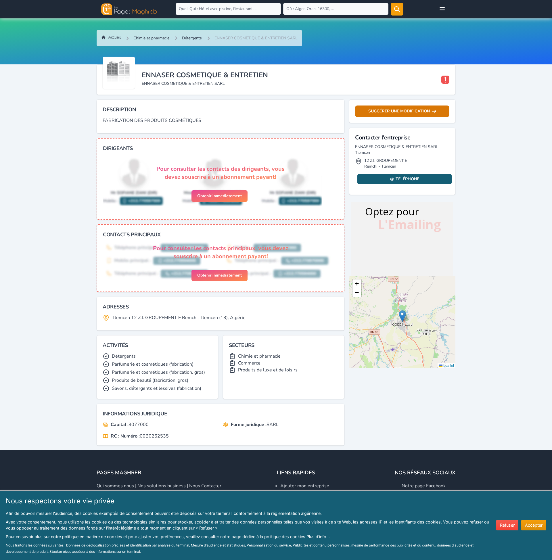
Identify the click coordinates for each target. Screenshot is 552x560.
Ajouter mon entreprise (304, 486)
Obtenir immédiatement (219, 196)
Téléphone (407, 179)
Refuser (507, 525)
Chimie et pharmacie (151, 38)
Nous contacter (205, 486)
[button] (402, 316)
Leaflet (448, 365)
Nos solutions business (161, 486)
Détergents (192, 38)
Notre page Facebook (424, 486)
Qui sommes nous (115, 486)
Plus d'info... (318, 536)
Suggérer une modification (399, 111)
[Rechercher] (397, 9)
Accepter (534, 525)
